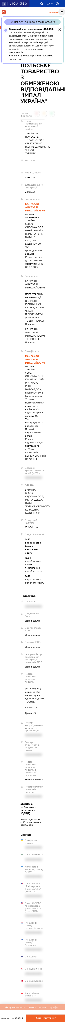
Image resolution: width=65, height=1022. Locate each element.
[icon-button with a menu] (61, 12)
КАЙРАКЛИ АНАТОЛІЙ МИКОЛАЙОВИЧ (34, 207)
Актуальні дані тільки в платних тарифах (32, 1007)
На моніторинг (47, 1018)
